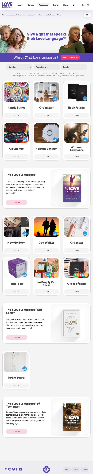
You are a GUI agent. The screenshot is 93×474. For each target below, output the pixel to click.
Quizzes (30, 5)
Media (76, 470)
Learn (20, 5)
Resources (43, 5)
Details (16, 116)
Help (66, 470)
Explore (16, 202)
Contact (85, 470)
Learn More (57, 15)
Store (65, 5)
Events (55, 5)
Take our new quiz (70, 57)
